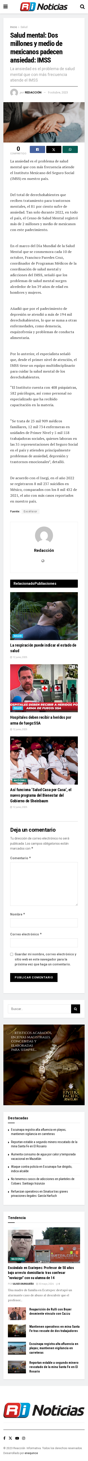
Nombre (17, 914)
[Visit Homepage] (44, 6)
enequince (31, 1453)
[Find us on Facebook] (4, 1438)
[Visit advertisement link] (44, 1065)
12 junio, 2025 (19, 657)
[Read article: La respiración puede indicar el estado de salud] (44, 616)
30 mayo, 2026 (46, 1284)
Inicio (13, 27)
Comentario (20, 858)
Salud (24, 27)
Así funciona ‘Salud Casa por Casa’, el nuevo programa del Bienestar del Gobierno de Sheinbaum (40, 795)
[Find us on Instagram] (23, 1438)
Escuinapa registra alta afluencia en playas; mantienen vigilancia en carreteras (53, 1348)
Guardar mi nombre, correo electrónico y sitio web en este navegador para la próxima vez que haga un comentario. (45, 959)
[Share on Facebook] (37, 149)
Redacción (33, 92)
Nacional (20, 780)
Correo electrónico (26, 934)
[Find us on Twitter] (10, 1438)
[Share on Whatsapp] (70, 149)
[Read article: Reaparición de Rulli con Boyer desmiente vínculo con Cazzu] (17, 1313)
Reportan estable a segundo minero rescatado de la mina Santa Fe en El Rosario (54, 1367)
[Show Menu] (5, 6)
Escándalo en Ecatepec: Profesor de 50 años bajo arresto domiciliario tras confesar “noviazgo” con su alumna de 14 (41, 1273)
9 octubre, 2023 (58, 92)
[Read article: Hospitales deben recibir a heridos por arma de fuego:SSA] (44, 688)
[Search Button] (82, 6)
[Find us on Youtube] (17, 1438)
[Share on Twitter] (54, 149)
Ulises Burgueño (23, 1284)
